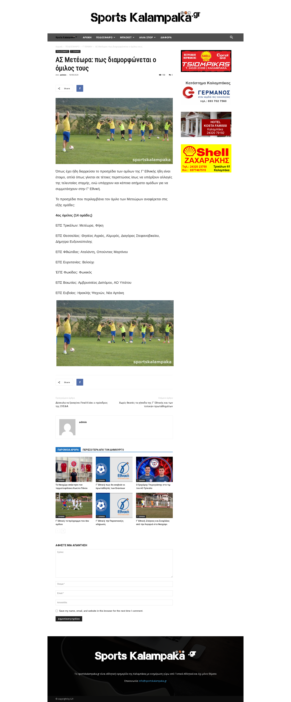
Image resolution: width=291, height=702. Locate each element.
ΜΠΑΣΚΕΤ (126, 37)
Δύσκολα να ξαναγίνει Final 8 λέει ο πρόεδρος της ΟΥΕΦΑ (82, 404)
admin (63, 75)
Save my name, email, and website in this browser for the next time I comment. (101, 610)
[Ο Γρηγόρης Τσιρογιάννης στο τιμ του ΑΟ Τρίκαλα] (154, 469)
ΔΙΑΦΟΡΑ (166, 37)
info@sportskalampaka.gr (153, 680)
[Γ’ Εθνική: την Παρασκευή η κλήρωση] (114, 505)
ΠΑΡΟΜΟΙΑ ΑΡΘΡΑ (68, 449)
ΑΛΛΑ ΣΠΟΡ (146, 37)
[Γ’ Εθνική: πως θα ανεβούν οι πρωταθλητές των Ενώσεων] (114, 469)
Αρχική (59, 46)
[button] (231, 37)
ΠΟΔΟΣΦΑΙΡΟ (104, 37)
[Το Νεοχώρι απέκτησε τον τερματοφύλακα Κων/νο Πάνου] (74, 469)
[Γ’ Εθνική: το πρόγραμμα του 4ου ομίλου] (74, 505)
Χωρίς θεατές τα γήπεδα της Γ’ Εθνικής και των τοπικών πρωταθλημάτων (146, 404)
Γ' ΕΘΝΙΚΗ (87, 46)
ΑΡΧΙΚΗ (87, 37)
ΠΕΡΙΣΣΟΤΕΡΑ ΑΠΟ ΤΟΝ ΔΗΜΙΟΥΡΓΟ (103, 449)
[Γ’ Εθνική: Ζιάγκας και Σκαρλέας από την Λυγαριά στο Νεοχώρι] (154, 505)
